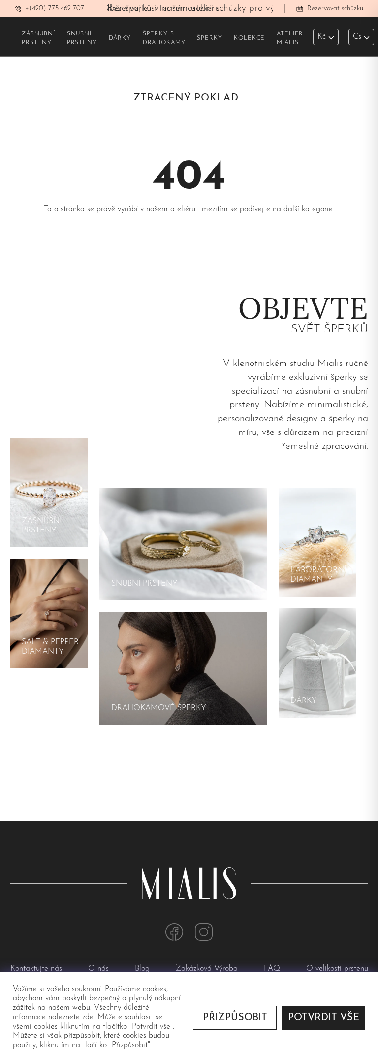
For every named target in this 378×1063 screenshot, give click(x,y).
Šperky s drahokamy (164, 38)
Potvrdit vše (323, 1018)
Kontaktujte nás (37, 969)
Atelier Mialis (290, 38)
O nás (99, 969)
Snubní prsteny (82, 38)
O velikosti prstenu (337, 969)
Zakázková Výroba (208, 969)
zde (88, 1017)
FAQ (273, 969)
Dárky (120, 38)
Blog (143, 969)
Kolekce (249, 38)
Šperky (209, 38)
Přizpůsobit (235, 1018)
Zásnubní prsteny (38, 38)
